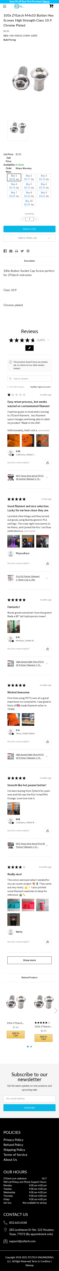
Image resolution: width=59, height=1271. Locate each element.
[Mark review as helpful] (48, 462)
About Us (10, 1159)
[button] (48, 340)
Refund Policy (13, 1145)
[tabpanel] (16, 1014)
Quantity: (29, 213)
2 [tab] (31, 1046)
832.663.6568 (18, 1222)
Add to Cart (15, 1034)
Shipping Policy (14, 1150)
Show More (44, 430)
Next (55, 1010)
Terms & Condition (41, 1261)
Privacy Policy (13, 1140)
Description (29, 261)
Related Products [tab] (29, 978)
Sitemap (29, 1265)
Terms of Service (15, 1154)
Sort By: (33, 387)
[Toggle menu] (4, 6)
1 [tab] (28, 1046)
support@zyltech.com (22, 1241)
